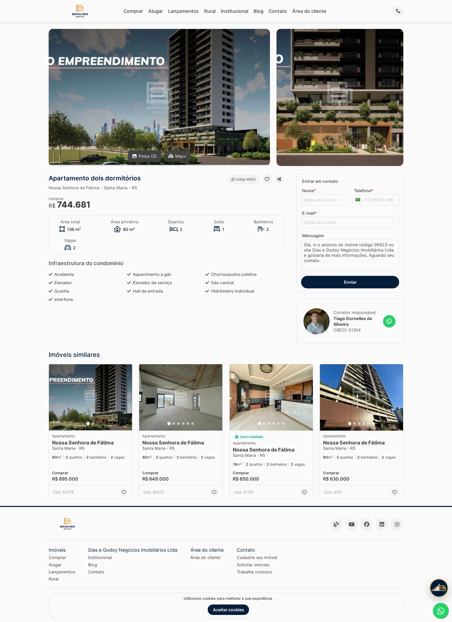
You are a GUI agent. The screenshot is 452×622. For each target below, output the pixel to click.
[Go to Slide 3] (178, 423)
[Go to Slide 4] (183, 423)
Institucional (234, 11)
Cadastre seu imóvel (257, 557)
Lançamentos (183, 11)
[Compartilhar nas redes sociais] (279, 179)
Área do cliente (309, 11)
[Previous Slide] (54, 397)
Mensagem (313, 235)
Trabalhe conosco (254, 571)
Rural (210, 11)
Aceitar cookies (228, 609)
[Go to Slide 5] (188, 423)
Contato (278, 11)
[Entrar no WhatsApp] (389, 321)
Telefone (363, 190)
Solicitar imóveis (253, 564)
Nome (309, 190)
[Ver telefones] (398, 11)
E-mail (309, 213)
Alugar (155, 11)
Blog (258, 11)
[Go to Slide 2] (93, 423)
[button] (90, 397)
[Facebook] (366, 524)
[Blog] (336, 524)
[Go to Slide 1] (88, 423)
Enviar (350, 282)
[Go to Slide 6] (192, 423)
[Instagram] (397, 524)
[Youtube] (351, 524)
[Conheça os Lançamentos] (439, 588)
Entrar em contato (320, 181)
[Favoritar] (267, 179)
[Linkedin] (382, 524)
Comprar (133, 11)
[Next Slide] (126, 397)
